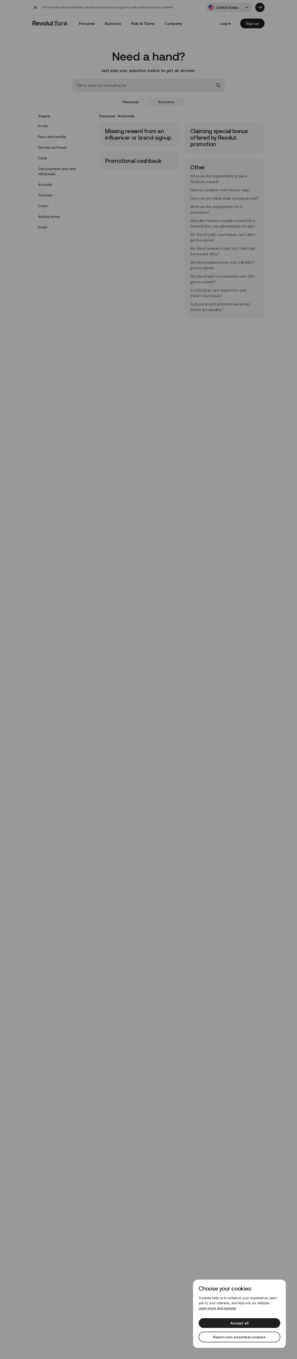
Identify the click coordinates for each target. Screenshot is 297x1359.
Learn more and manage (217, 1308)
